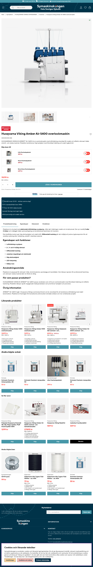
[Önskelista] (85, 7)
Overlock (41, 14)
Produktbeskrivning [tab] (9, 224)
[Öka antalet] (12, 184)
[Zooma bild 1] (46, 63)
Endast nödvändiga (42, 560)
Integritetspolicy (33, 557)
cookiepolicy (49, 557)
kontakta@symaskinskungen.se (62, 542)
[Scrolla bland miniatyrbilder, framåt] (90, 117)
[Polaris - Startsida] (50, 7)
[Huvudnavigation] (3, 7)
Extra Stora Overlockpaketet (26, 169)
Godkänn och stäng (25, 560)
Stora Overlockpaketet (25, 161)
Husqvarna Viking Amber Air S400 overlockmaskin (60, 14)
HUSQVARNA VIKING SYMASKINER (26, 14)
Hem (2, 14)
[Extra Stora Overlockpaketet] (9, 170)
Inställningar (10, 560)
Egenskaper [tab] (24, 224)
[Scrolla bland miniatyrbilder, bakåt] (3, 117)
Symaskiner (9, 14)
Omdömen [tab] (46, 224)
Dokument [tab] (35, 224)
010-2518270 (57, 539)
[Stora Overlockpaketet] (9, 161)
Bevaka (80, 441)
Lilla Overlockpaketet (24, 152)
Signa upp (86, 512)
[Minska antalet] (3, 184)
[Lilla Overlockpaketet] (9, 153)
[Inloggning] (81, 7)
